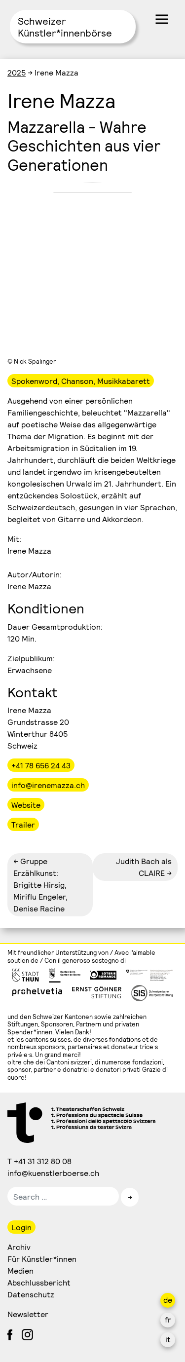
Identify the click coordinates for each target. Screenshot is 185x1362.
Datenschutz (30, 1294)
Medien (20, 1270)
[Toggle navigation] (161, 19)
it (168, 1339)
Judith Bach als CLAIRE (144, 866)
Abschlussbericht (39, 1282)
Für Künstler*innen (41, 1258)
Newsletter (27, 1314)
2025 (16, 72)
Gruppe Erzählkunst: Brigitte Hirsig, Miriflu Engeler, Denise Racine (40, 884)
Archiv (19, 1246)
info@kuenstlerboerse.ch (53, 1172)
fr (168, 1319)
